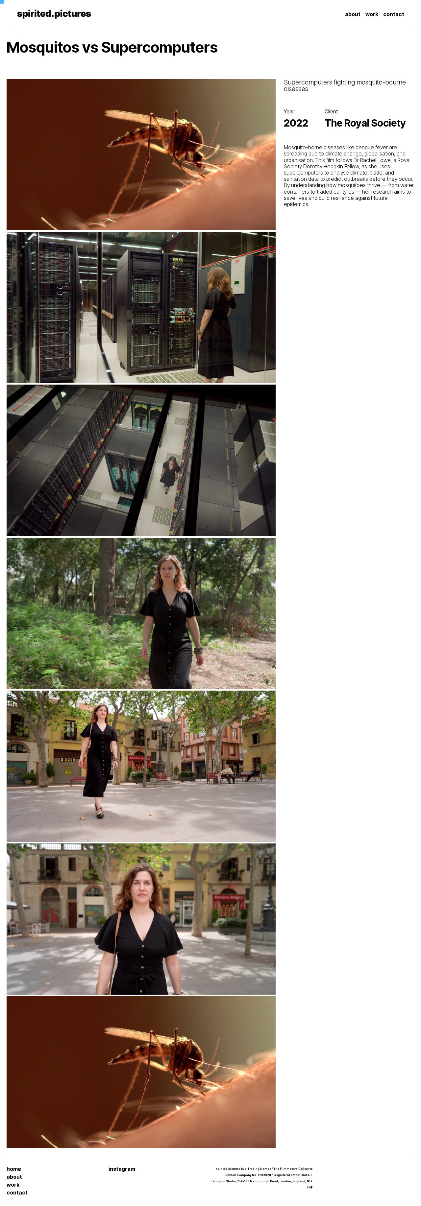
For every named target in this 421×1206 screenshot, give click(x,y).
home (14, 1169)
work (13, 1185)
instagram (122, 1169)
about (14, 1177)
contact (17, 1193)
